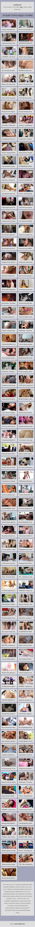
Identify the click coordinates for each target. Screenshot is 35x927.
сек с (21, 7)
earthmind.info (20, 924)
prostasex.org (17, 5)
